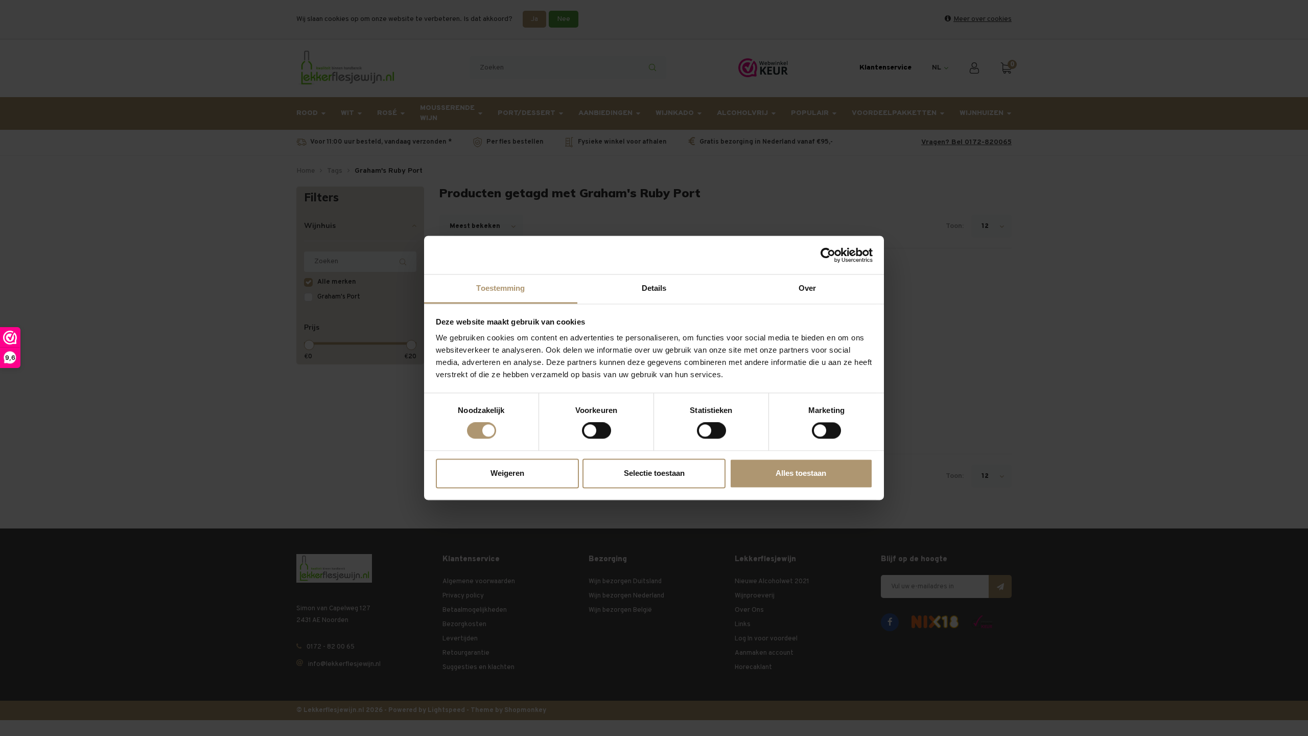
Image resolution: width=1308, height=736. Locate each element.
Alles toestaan (801, 473)
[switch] (596, 431)
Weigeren (507, 473)
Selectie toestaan (654, 473)
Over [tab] (807, 288)
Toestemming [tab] (500, 288)
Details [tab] (654, 288)
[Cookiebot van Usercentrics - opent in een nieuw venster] (828, 255)
